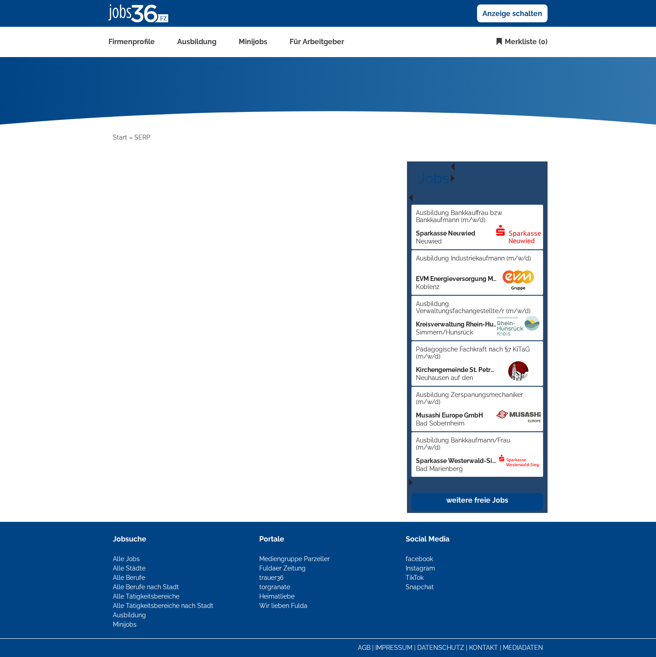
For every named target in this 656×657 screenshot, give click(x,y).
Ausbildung (196, 41)
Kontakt (483, 647)
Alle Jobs (126, 558)
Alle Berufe (129, 577)
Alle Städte (129, 568)
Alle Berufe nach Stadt (146, 587)
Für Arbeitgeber (317, 41)
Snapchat (420, 587)
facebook (419, 558)
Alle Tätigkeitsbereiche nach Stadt (163, 605)
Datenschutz (440, 647)
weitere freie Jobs (477, 500)
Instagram (420, 568)
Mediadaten (523, 647)
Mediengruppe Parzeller (294, 558)
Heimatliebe (277, 596)
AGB (364, 647)
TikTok (414, 577)
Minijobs (253, 41)
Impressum (393, 647)
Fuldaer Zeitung (282, 568)
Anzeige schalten (512, 13)
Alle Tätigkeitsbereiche (146, 596)
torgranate (274, 587)
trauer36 (271, 577)
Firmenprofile (131, 41)
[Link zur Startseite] (141, 13)
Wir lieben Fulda (283, 605)
